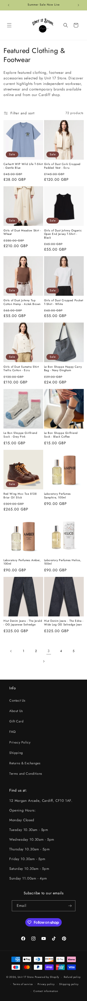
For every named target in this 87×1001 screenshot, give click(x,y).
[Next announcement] (78, 5)
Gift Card (16, 721)
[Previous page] (11, 651)
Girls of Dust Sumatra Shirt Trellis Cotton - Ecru (21, 368)
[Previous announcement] (8, 5)
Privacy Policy (19, 742)
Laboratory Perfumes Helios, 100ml (62, 562)
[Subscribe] (70, 905)
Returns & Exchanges (24, 763)
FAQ (12, 731)
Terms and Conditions (25, 773)
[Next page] (44, 661)
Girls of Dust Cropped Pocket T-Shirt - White (63, 302)
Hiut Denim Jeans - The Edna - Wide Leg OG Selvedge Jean (64, 622)
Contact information (45, 991)
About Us (16, 711)
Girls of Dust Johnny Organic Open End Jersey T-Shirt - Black (63, 234)
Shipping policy (69, 984)
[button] (9, 25)
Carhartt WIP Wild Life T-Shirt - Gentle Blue (23, 166)
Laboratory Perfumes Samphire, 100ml (57, 495)
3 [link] (49, 650)
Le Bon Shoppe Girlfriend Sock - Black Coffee (61, 434)
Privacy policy (46, 984)
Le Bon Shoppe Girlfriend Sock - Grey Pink (20, 434)
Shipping (16, 752)
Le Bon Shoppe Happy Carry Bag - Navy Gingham (63, 368)
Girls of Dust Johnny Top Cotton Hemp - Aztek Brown (22, 302)
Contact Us (17, 700)
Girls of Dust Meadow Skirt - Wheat (22, 232)
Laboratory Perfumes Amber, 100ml (22, 562)
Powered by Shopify (47, 977)
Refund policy (72, 977)
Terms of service (23, 984)
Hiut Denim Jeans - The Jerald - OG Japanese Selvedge (22, 622)
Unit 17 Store (26, 977)
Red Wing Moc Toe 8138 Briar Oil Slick (20, 495)
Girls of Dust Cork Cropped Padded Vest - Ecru (62, 166)
